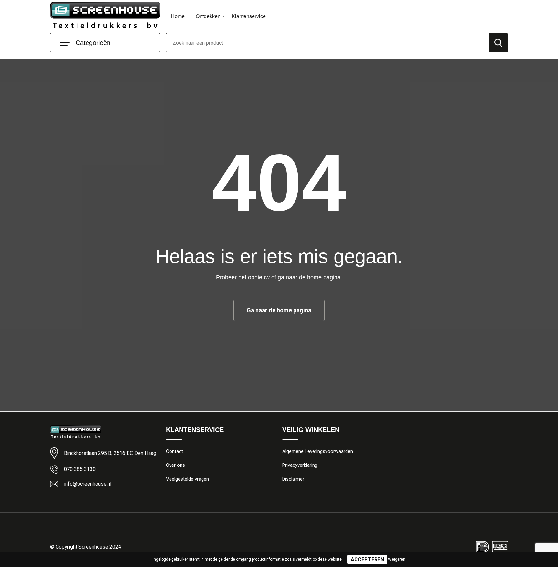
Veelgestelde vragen (187, 479)
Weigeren (396, 559)
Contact (174, 451)
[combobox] (327, 42)
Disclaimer (293, 479)
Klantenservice (249, 16)
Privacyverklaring (299, 465)
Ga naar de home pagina (279, 310)
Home (178, 16)
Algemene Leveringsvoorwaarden (317, 451)
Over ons (175, 465)
